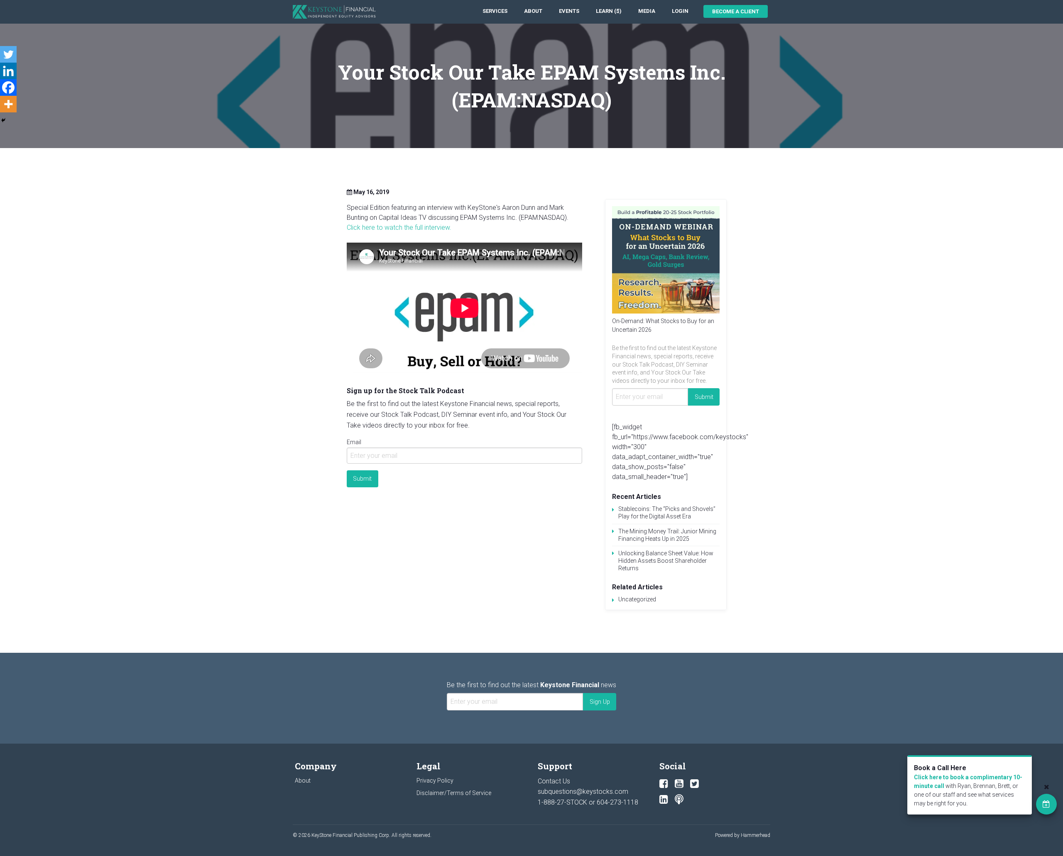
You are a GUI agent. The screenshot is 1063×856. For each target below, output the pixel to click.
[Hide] (3, 120)
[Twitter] (8, 54)
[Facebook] (8, 87)
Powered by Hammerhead (742, 835)
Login (680, 11)
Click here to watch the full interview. (399, 227)
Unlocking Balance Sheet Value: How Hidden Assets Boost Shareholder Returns (665, 560)
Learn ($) (609, 11)
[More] (8, 104)
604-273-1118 (617, 802)
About (533, 11)
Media (646, 11)
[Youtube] (679, 784)
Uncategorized (637, 599)
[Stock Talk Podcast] (679, 799)
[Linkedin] (8, 71)
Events (569, 11)
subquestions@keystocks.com (583, 791)
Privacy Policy (434, 780)
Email (354, 442)
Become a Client (735, 11)
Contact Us (554, 781)
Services (495, 11)
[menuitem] (495, 11)
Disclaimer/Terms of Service (453, 793)
